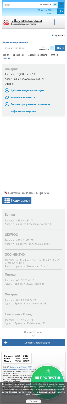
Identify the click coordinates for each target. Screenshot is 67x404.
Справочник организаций (15, 42)
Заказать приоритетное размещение (30, 104)
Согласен (33, 401)
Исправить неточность (23, 97)
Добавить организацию (37, 342)
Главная (5, 54)
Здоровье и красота (37, 54)
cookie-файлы (33, 384)
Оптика (54, 54)
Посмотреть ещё (33, 332)
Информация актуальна (23, 111)
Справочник (18, 54)
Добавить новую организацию (27, 90)
